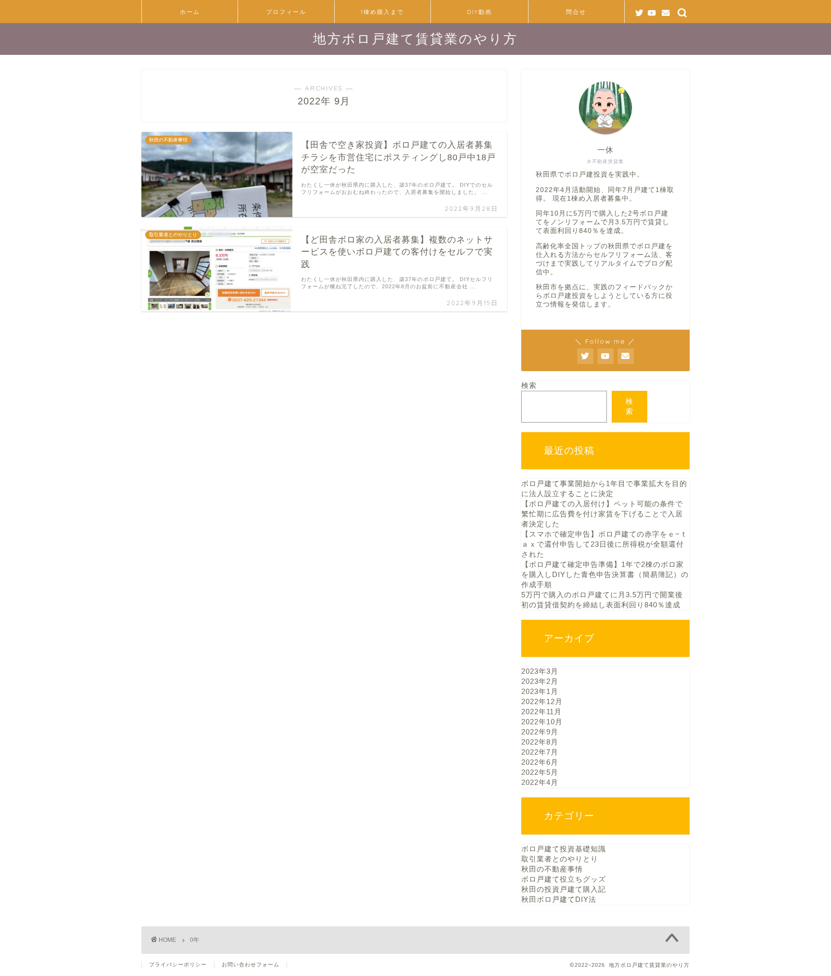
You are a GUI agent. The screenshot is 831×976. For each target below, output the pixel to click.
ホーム (190, 11)
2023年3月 (539, 671)
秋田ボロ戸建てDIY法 (558, 899)
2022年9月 (539, 732)
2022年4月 (539, 782)
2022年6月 (539, 762)
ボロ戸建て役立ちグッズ (563, 879)
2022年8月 (539, 742)
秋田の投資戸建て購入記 (563, 889)
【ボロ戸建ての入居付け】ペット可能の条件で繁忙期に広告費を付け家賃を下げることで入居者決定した (602, 514)
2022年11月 (541, 711)
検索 (529, 385)
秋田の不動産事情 (552, 869)
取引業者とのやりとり (559, 859)
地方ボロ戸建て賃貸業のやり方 (415, 38)
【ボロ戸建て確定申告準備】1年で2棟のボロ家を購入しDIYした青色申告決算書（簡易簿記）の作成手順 (605, 574)
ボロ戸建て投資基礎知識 (563, 849)
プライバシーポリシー (178, 964)
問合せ (576, 11)
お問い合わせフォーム (250, 964)
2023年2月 (539, 681)
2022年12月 (542, 701)
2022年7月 (539, 752)
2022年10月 (542, 722)
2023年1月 (539, 691)
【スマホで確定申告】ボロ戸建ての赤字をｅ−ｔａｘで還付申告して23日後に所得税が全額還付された (604, 544)
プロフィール (286, 11)
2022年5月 (539, 772)
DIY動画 (479, 11)
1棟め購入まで (382, 11)
